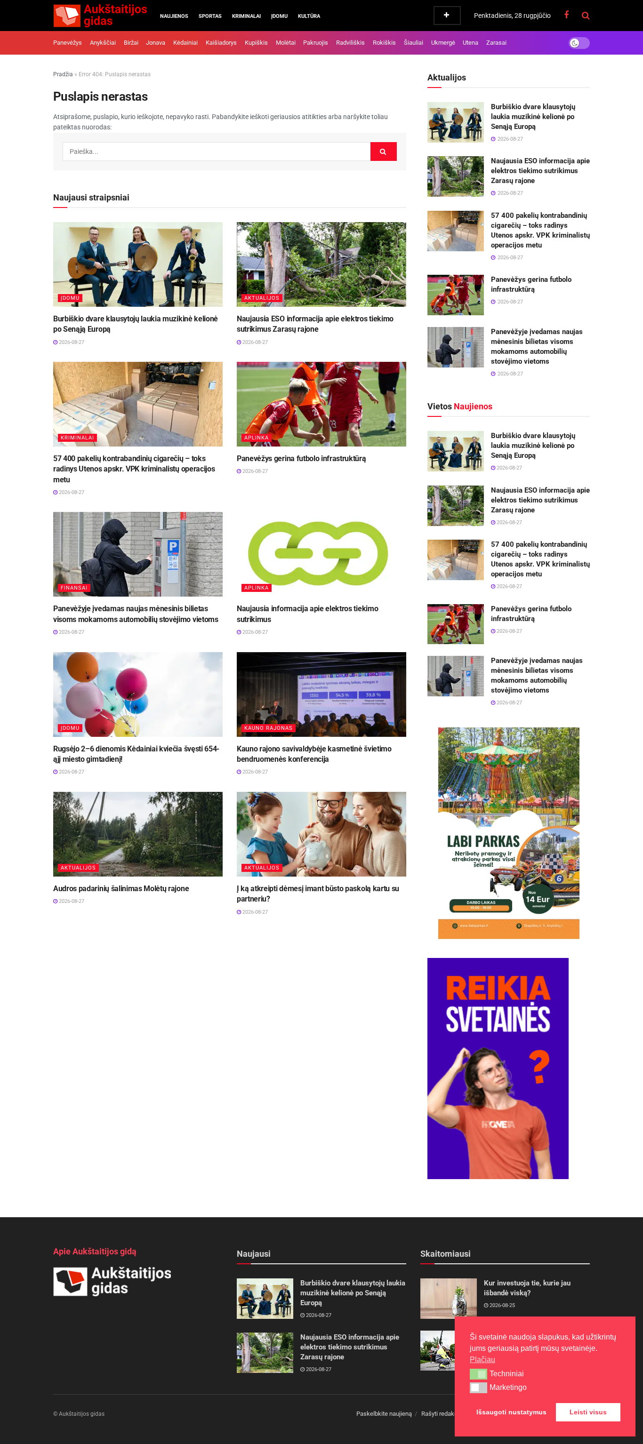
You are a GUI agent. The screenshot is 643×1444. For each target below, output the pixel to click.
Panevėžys (67, 42)
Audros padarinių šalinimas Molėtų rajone (121, 888)
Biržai (131, 42)
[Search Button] (586, 15)
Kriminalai (246, 16)
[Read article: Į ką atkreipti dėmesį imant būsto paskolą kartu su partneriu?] (321, 834)
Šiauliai (413, 42)
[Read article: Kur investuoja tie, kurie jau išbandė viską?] (448, 1298)
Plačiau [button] (482, 1360)
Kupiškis (256, 42)
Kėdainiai (185, 42)
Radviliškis (350, 42)
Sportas (210, 16)
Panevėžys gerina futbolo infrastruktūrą (301, 458)
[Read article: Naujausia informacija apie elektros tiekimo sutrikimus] (321, 554)
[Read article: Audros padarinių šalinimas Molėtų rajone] (138, 834)
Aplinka (256, 438)
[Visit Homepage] (100, 15)
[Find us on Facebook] (566, 15)
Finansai (74, 588)
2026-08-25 (501, 1305)
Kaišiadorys (221, 42)
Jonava (155, 42)
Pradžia (63, 74)
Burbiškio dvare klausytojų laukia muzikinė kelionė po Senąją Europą (533, 117)
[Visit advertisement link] (508, 833)
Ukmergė (443, 42)
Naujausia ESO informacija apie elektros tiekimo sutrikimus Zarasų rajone (540, 171)
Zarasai (496, 42)
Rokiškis (384, 42)
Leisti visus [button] (588, 1412)
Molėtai (286, 42)
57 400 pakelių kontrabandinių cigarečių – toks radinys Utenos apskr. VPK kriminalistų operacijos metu (134, 469)
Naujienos (174, 16)
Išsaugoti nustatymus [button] (511, 1412)
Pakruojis (315, 42)
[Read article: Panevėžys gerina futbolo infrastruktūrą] (321, 404)
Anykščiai (103, 42)
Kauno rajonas (268, 728)
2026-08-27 (70, 342)
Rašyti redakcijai (443, 1413)
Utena (470, 42)
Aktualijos (262, 298)
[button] (478, 1374)
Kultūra (309, 16)
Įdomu (279, 16)
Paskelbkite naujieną (384, 1413)
